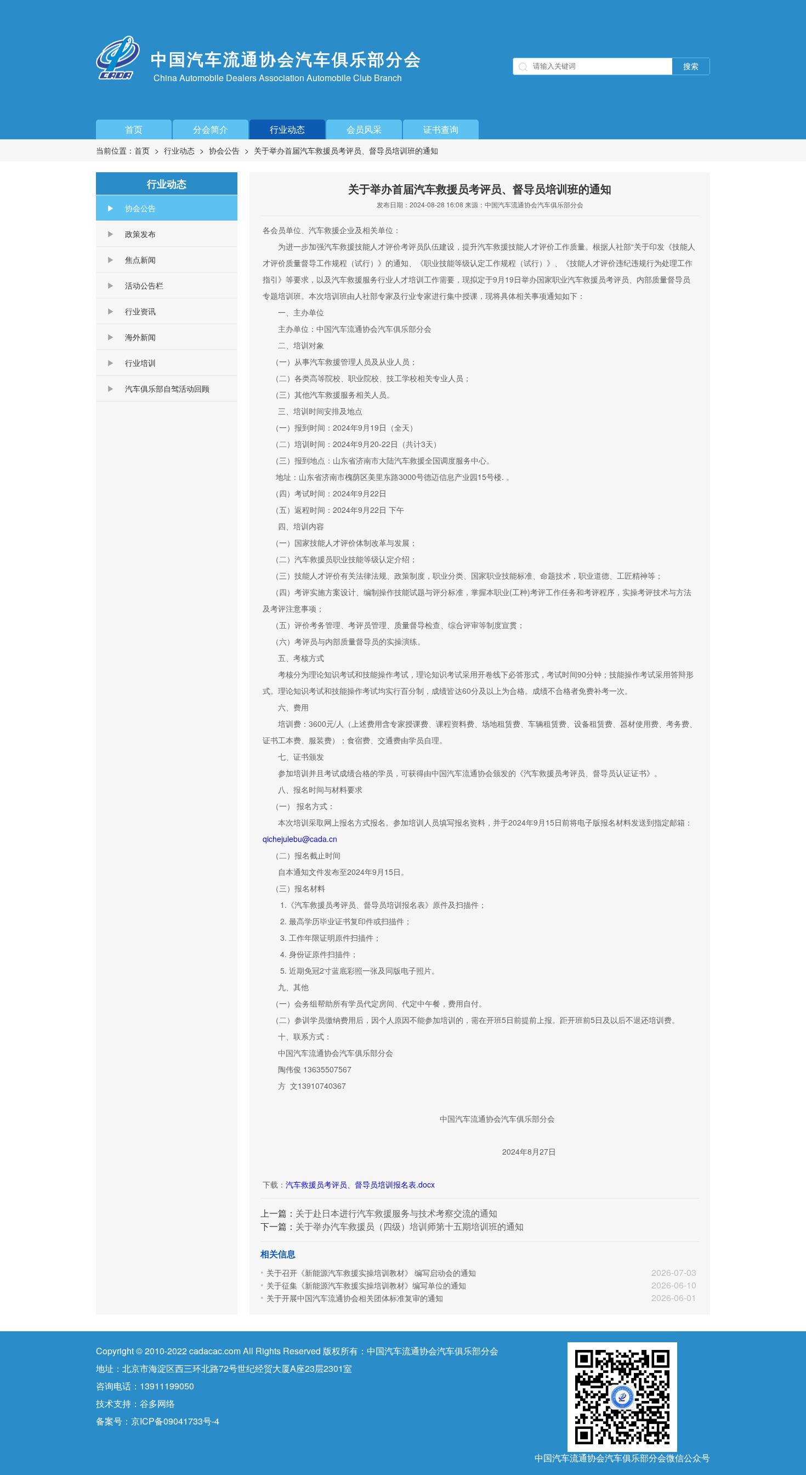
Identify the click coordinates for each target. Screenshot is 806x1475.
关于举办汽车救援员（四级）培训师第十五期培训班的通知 (410, 1226)
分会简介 (210, 129)
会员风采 (364, 129)
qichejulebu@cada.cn (300, 838)
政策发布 (140, 233)
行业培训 (140, 362)
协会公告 (224, 150)
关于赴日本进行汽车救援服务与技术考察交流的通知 (396, 1213)
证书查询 (440, 129)
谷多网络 (157, 1403)
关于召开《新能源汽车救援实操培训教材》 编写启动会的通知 (371, 1272)
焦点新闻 (140, 259)
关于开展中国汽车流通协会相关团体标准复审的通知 (354, 1297)
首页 (134, 129)
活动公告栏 (144, 285)
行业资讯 (140, 311)
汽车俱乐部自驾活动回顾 (167, 388)
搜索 (691, 66)
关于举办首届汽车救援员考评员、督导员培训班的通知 (346, 150)
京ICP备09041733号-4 (175, 1421)
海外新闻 (140, 336)
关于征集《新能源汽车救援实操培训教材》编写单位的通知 (366, 1285)
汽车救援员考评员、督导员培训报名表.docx (360, 1184)
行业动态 (287, 129)
